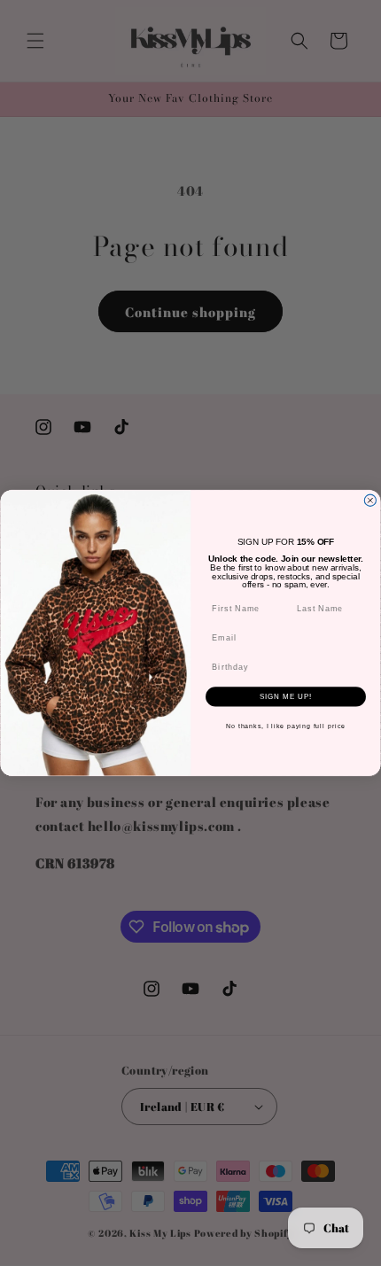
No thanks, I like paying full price (286, 726)
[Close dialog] (370, 500)
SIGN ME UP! (286, 697)
